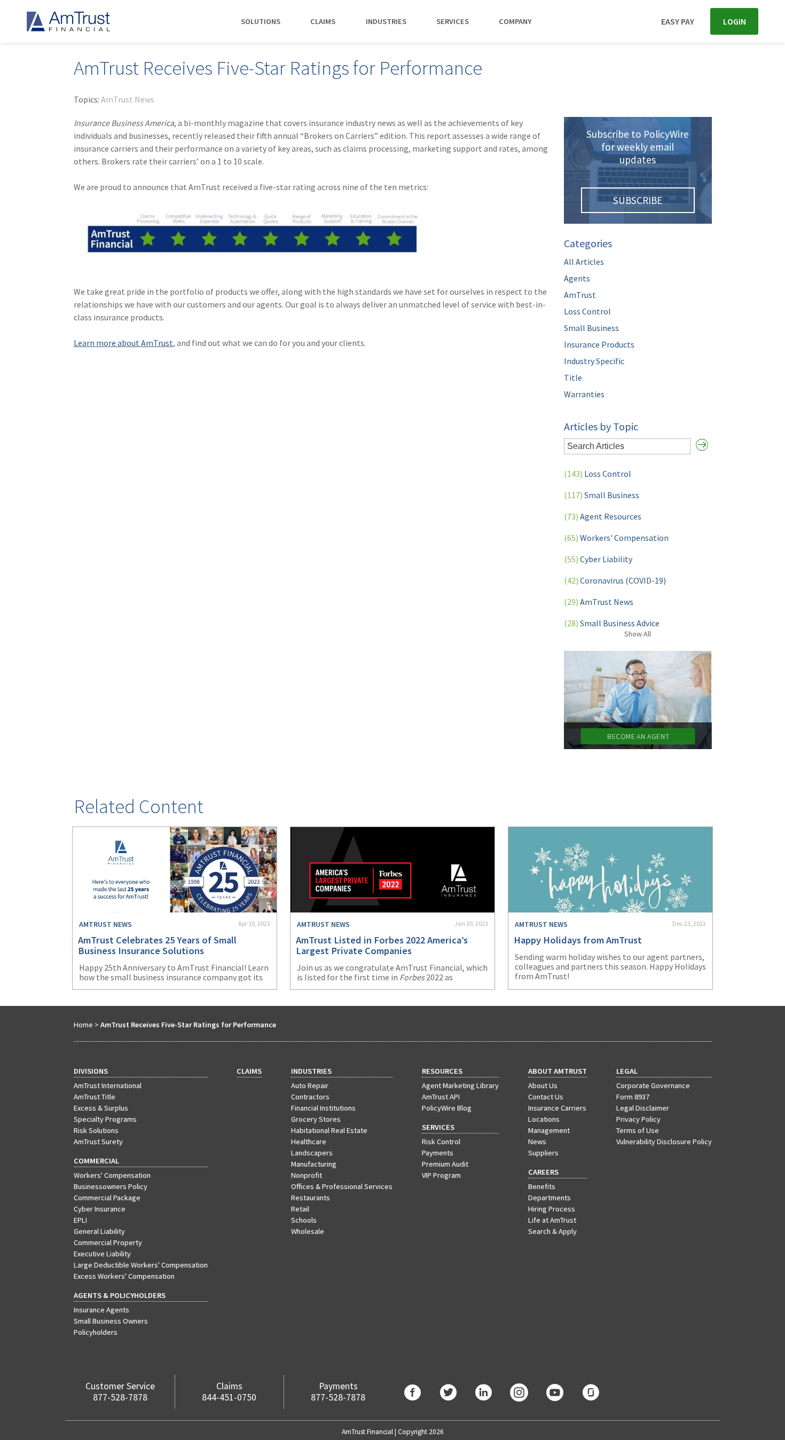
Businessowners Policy (110, 1186)
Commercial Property (108, 1242)
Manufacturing (313, 1164)
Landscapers (312, 1153)
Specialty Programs (105, 1119)
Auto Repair (309, 1085)
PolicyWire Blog (447, 1108)
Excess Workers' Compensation (124, 1276)
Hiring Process (551, 1209)
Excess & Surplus (101, 1108)
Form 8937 (632, 1096)
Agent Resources (602, 516)
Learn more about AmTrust (123, 342)
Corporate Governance (653, 1085)
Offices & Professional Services (341, 1186)
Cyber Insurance (99, 1209)
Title (573, 377)
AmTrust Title (94, 1096)
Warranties (584, 394)
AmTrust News (127, 99)
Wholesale (307, 1231)
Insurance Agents (101, 1310)
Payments (437, 1153)
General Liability (99, 1231)
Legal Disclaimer (642, 1108)
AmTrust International (108, 1085)
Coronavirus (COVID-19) (615, 580)
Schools (304, 1220)
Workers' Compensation (616, 537)
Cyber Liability (598, 559)
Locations (544, 1119)
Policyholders (95, 1332)
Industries (386, 21)
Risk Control (441, 1141)
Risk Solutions (96, 1130)
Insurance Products (599, 344)
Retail (300, 1209)
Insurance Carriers (557, 1108)
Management (549, 1130)
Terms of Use (637, 1130)
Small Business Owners (111, 1321)
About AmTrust (557, 1071)
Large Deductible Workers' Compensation (141, 1265)
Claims (322, 21)
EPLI (80, 1220)
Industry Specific (594, 361)
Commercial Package (107, 1197)
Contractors (310, 1096)
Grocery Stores (316, 1119)
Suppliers (543, 1153)
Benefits (541, 1186)
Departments (549, 1197)
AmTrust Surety (98, 1141)
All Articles (584, 261)
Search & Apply (552, 1231)
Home (83, 1024)
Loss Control (587, 311)
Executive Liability (102, 1253)
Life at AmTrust (552, 1220)
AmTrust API (441, 1096)
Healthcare (308, 1141)
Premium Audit (445, 1164)
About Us (543, 1085)
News (537, 1141)
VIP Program (441, 1175)
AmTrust (580, 294)
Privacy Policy (638, 1119)
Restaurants (310, 1197)
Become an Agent (638, 736)
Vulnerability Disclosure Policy (664, 1141)
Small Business (591, 327)
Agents (577, 278)
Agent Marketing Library (460, 1085)
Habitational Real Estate (329, 1130)
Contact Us (545, 1096)
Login (734, 21)
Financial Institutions (323, 1108)
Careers (543, 1172)
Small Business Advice (612, 623)
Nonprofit (306, 1175)
